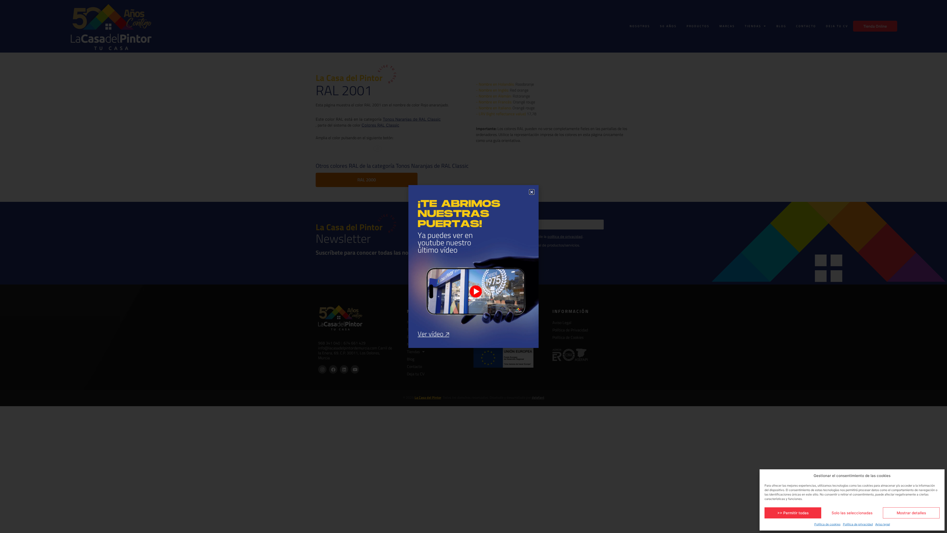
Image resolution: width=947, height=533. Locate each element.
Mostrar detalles (911, 513)
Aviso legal (882, 524)
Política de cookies (827, 524)
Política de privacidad (858, 524)
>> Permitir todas (793, 513)
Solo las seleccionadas (852, 513)
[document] (473, 266)
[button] (532, 192)
